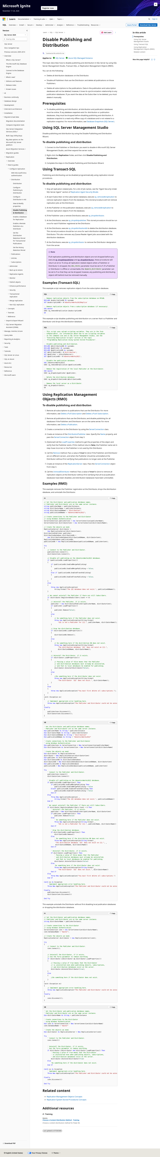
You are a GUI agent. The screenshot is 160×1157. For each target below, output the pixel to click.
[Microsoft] (4, 19)
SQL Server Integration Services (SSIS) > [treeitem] (14, 130)
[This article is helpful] (152, 59)
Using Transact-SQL (141, 44)
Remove (56, 453)
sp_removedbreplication (104, 197)
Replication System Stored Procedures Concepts (66, 1099)
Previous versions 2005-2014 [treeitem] (14, 52)
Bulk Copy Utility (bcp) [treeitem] (14, 136)
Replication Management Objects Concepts (64, 1096)
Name (102, 434)
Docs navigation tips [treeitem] (11, 48)
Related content (139, 52)
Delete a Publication (69, 424)
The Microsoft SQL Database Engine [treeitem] (16, 65)
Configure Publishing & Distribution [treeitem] (17, 190)
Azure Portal (132, 25)
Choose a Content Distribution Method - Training (61, 1120)
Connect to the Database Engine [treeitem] (15, 71)
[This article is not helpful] (154, 59)
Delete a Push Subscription (97, 413)
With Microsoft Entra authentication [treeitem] (18, 174)
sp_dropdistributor (96, 215)
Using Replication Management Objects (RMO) (144, 48)
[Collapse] (27, 30)
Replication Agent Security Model (84, 192)
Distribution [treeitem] (17, 183)
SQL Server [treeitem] (8, 44)
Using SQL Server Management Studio (141, 40)
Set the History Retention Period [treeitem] (19, 248)
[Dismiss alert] (155, 4)
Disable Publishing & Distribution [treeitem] (20, 211)
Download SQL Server (148, 25)
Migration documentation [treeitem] (15, 121)
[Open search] (149, 19)
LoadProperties (68, 442)
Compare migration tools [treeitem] (15, 125)
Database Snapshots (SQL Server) (100, 121)
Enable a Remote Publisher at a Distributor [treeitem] (19, 226)
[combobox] (15, 35)
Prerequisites (139, 36)
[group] (80, 609)
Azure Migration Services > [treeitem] (16, 149)
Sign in (154, 19)
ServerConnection (96, 429)
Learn (45, 32)
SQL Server (59, 32)
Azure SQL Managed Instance (80, 58)
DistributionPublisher (77, 434)
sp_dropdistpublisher (77, 220)
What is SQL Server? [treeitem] (13, 60)
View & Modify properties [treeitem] (18, 204)
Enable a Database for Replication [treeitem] (20, 218)
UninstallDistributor (61, 471)
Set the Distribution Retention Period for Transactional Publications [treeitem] (19, 238)
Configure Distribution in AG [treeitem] (19, 198)
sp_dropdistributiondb (78, 228)
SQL (51, 32)
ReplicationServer (75, 464)
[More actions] (115, 32)
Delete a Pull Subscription (71, 413)
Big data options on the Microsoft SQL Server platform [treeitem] (14, 142)
